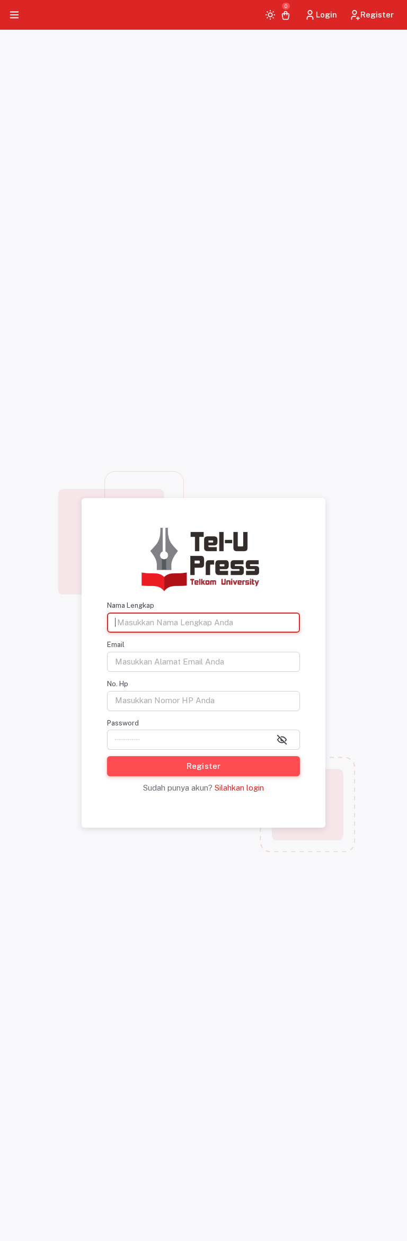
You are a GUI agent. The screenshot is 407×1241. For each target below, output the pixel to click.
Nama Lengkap (130, 605)
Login (326, 14)
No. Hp (117, 684)
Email (116, 645)
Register (377, 14)
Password (123, 723)
